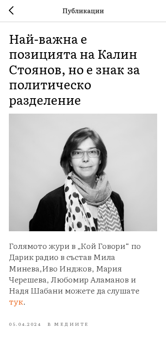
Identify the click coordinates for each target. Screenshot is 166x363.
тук (16, 301)
